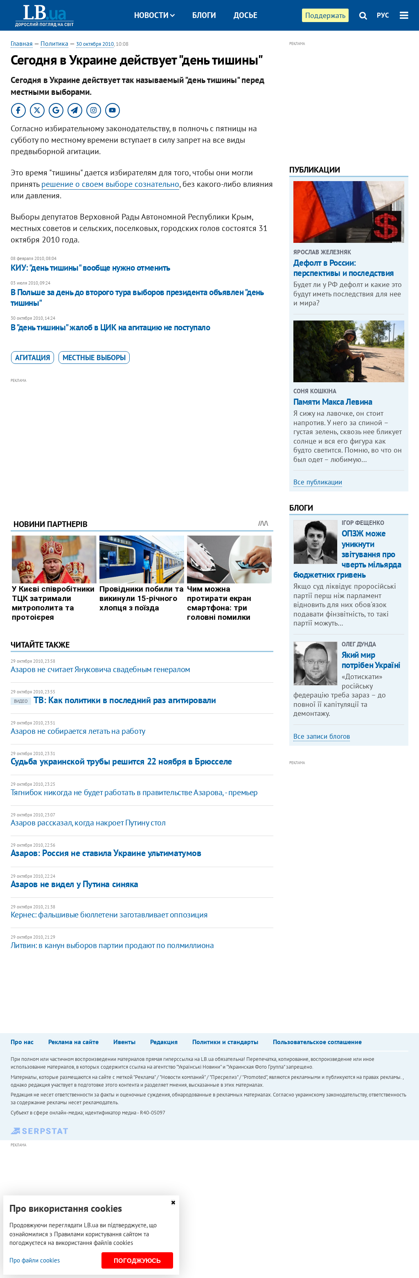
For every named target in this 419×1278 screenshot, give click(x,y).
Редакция (164, 1042)
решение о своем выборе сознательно (110, 184)
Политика (54, 43)
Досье (245, 15)
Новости (151, 15)
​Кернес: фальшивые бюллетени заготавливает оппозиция (109, 914)
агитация (32, 357)
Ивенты (124, 1042)
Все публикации (317, 482)
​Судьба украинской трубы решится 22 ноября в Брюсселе (121, 761)
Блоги (204, 15)
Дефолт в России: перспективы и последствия (343, 267)
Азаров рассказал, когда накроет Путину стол (88, 822)
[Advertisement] (142, 442)
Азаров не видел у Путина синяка (74, 884)
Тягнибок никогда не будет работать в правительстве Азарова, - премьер (134, 792)
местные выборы (94, 357)
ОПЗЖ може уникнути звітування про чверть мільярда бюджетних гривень (347, 554)
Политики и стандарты (225, 1042)
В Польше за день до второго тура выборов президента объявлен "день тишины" (137, 297)
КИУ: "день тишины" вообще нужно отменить (90, 267)
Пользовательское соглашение (317, 1042)
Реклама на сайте (73, 1042)
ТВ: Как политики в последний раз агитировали (115, 700)
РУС (383, 15)
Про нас (22, 1042)
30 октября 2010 (95, 43)
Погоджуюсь (137, 1260)
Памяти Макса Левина (332, 401)
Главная (22, 43)
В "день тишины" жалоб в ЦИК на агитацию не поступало (110, 327)
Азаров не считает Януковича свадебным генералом (100, 669)
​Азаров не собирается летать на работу (78, 731)
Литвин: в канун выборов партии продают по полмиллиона (112, 945)
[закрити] (173, 1203)
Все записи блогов (321, 736)
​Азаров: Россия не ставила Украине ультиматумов (106, 853)
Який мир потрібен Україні (371, 659)
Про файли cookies (34, 1260)
